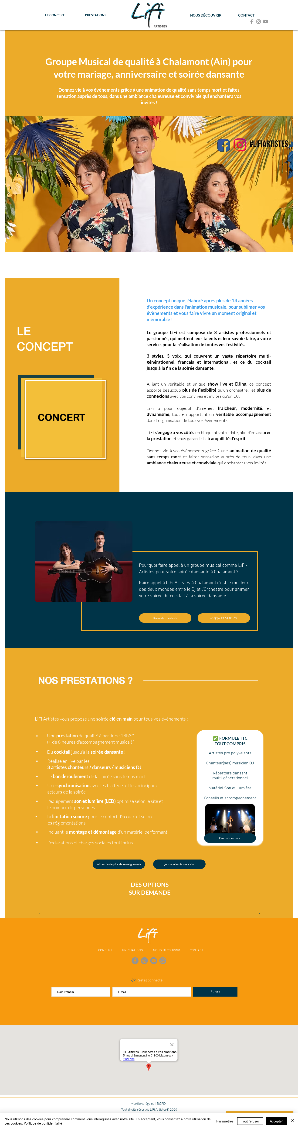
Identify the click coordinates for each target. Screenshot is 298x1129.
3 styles (155, 356)
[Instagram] (258, 21)
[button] (55, 641)
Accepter (276, 1121)
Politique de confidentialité (43, 1123)
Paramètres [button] (225, 1121)
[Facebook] (251, 21)
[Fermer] (292, 1121)
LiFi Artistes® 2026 (163, 1109)
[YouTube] (265, 21)
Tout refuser (250, 1121)
